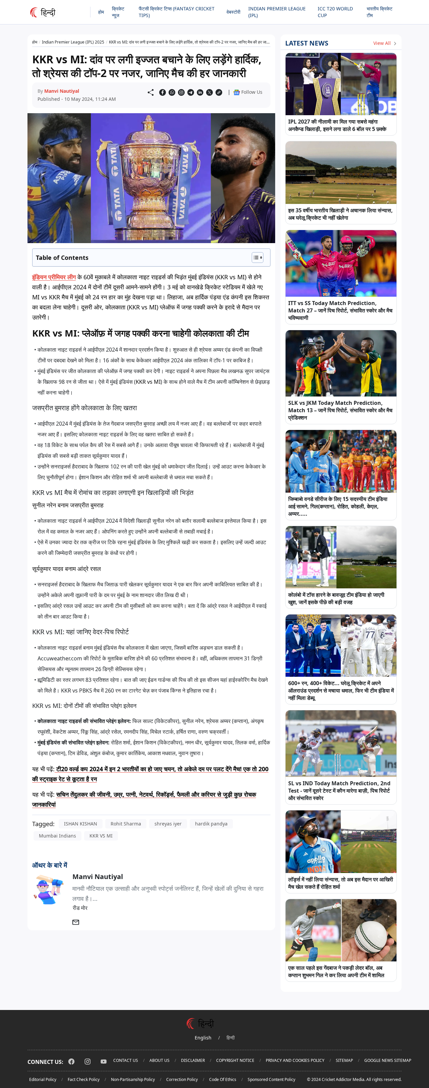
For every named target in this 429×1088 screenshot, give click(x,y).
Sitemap (344, 1060)
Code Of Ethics (222, 1079)
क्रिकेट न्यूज (118, 11)
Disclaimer (193, 1060)
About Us (159, 1060)
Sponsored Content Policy (271, 1079)
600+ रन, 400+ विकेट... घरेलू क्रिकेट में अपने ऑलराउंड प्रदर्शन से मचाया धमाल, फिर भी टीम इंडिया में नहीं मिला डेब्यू (341, 690)
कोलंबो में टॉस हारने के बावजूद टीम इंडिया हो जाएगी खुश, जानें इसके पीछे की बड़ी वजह (336, 598)
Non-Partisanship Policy (133, 1079)
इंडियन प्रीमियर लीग (54, 277)
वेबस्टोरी (233, 12)
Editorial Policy (42, 1079)
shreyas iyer (168, 823)
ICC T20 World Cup (335, 11)
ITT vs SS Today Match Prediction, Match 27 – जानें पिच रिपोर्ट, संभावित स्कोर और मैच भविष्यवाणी (340, 310)
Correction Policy (182, 1079)
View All (382, 43)
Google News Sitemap (387, 1060)
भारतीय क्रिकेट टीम (379, 11)
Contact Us (125, 1060)
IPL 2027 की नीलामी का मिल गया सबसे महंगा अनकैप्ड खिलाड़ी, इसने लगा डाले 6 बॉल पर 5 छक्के (337, 125)
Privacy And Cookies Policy (295, 1060)
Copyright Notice (235, 1060)
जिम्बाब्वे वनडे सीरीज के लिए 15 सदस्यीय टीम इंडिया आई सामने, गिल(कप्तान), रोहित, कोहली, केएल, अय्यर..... (337, 506)
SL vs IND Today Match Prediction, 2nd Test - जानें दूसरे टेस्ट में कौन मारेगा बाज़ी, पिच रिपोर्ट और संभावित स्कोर (339, 791)
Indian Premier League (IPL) (277, 11)
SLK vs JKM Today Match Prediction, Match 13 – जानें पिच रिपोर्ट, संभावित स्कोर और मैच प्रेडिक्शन (340, 410)
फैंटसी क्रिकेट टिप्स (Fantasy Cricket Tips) (176, 11)
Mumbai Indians (57, 835)
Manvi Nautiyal (61, 91)
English (203, 1037)
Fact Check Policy (84, 1079)
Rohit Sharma (126, 823)
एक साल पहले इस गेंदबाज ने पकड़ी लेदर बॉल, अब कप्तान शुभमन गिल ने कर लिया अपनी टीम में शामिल (336, 971)
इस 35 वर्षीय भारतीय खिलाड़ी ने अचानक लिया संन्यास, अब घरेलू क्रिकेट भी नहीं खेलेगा (340, 214)
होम (101, 12)
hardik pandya (211, 823)
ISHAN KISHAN (80, 823)
